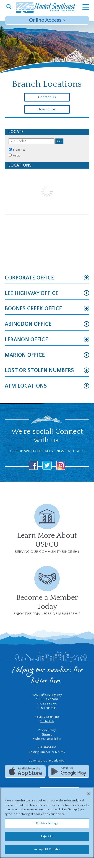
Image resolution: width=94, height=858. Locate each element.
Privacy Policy (47, 730)
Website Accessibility (47, 738)
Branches (19, 149)
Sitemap (47, 734)
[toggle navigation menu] (82, 7)
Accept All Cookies (47, 849)
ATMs (16, 155)
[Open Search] (9, 7)
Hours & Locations (47, 716)
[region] (47, 823)
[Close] (89, 794)
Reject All (47, 836)
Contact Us (47, 97)
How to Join (47, 109)
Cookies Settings (47, 823)
